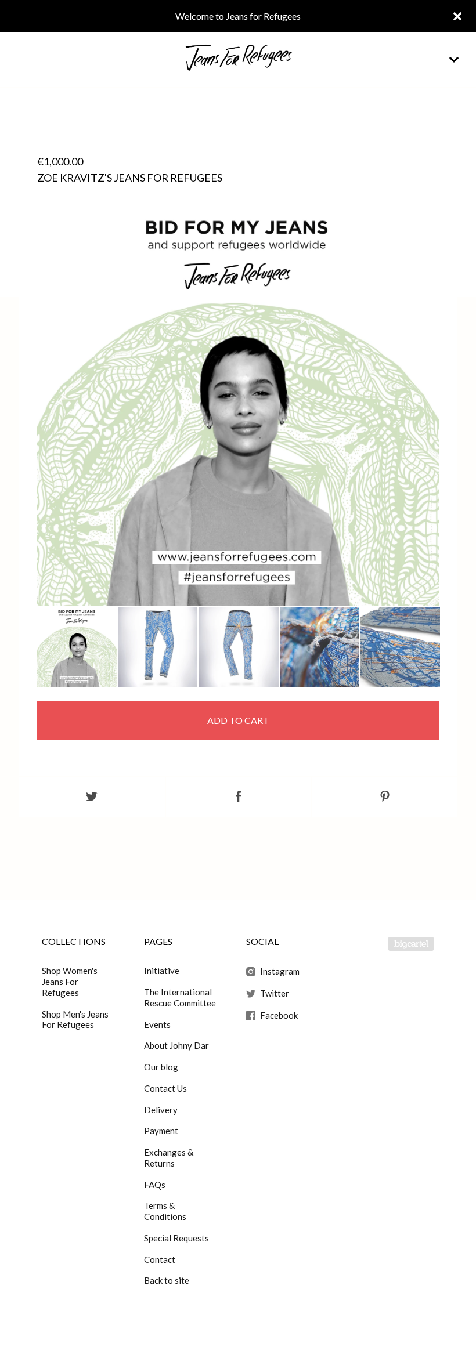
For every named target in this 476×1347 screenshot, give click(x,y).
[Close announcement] (457, 16)
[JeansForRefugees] (238, 59)
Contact (159, 1259)
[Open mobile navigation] (454, 60)
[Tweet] (92, 797)
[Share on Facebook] (238, 797)
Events (157, 1024)
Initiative (161, 970)
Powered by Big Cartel (411, 944)
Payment (161, 1130)
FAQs (154, 1184)
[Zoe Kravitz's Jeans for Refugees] (77, 647)
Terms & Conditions (165, 1211)
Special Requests (176, 1238)
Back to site (166, 1280)
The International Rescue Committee (180, 997)
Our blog (161, 1067)
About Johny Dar (176, 1045)
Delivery (161, 1110)
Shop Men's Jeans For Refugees (75, 1019)
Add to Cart (238, 720)
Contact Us (165, 1088)
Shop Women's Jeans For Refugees (70, 981)
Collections (74, 941)
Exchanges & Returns (168, 1157)
